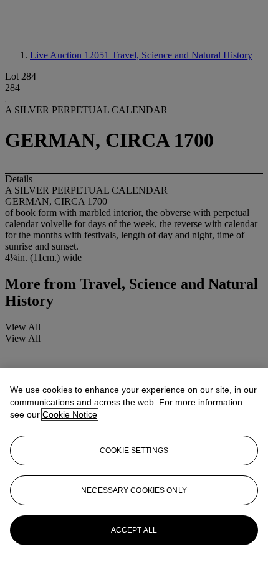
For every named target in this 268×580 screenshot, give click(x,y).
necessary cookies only (134, 490)
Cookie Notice (69, 414)
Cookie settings (134, 450)
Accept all (134, 530)
